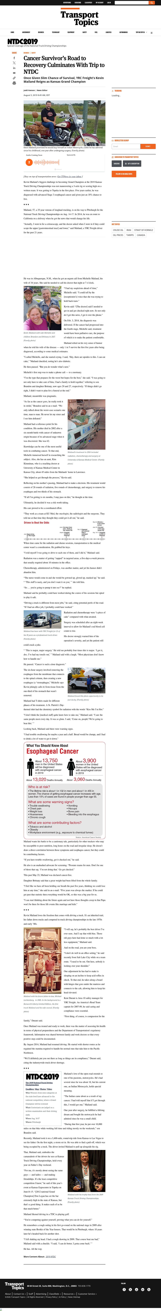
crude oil (118, 230)
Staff (31, 1294)
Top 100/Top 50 (140, 32)
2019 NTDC (51, 1256)
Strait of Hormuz (143, 230)
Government (26, 32)
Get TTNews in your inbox (69, 176)
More (151, 32)
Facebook (124, 1289)
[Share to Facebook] (14, 58)
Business (41, 32)
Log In (109, 2)
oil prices (118, 235)
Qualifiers (30, 1089)
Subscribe (78, 2)
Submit (148, 146)
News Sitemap (74, 1297)
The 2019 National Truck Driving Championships (39, 1083)
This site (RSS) (148, 1289)
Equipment (71, 32)
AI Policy (62, 1297)
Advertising (67, 2)
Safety (85, 32)
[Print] (14, 83)
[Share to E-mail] (14, 73)
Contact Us (19, 1294)
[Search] (152, 3)
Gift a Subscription (133, 163)
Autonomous (123, 32)
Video (49, 1089)
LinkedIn (142, 1289)
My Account (99, 2)
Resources (69, 1294)
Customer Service (86, 1294)
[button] (14, 78)
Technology (55, 32)
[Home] (80, 17)
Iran (129, 230)
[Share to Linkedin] (14, 68)
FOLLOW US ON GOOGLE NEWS (124, 174)
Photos (43, 1089)
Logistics (108, 32)
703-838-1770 (84, 1286)
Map (37, 1089)
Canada (141, 235)
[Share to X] (14, 63)
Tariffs (130, 235)
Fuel (96, 32)
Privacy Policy (51, 1297)
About (8, 1294)
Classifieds (88, 2)
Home (12, 32)
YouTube (136, 1289)
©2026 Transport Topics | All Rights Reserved (24, 1297)
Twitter (130, 1289)
